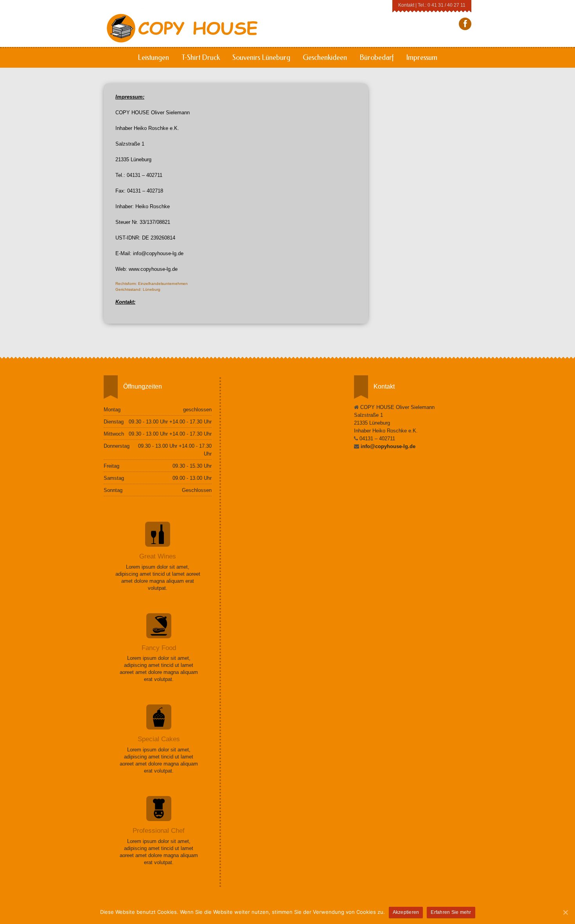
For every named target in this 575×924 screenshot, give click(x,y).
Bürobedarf (376, 57)
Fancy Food (159, 648)
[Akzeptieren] (565, 912)
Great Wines (157, 556)
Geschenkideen (325, 57)
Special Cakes (159, 739)
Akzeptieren (406, 912)
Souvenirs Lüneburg (261, 57)
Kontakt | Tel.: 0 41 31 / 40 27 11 (431, 4)
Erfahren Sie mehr (451, 912)
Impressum (421, 57)
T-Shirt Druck (200, 57)
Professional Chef (159, 830)
